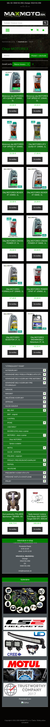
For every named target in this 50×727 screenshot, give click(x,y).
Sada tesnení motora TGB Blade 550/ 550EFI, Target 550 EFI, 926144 (37, 516)
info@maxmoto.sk (25, 571)
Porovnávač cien (25, 699)
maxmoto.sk (22, 42)
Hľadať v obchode (38, 56)
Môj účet (24, 6)
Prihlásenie (21, 6)
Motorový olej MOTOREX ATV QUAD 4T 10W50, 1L (12, 98)
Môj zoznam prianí (28, 6)
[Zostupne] (33, 64)
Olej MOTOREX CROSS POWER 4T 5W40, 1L (37, 242)
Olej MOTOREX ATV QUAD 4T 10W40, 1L (37, 145)
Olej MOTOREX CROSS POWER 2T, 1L (13, 242)
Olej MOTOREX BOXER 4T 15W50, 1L (13, 193)
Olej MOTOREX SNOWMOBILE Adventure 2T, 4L (37, 339)
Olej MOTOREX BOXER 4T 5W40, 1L (37, 193)
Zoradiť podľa (7, 64)
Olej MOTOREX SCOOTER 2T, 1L (12, 338)
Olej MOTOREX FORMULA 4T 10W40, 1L (13, 290)
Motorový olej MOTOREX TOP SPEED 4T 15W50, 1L (12, 146)
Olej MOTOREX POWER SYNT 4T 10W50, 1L (37, 290)
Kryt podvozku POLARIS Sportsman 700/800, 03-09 (13, 516)
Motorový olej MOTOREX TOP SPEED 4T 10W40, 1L (37, 98)
